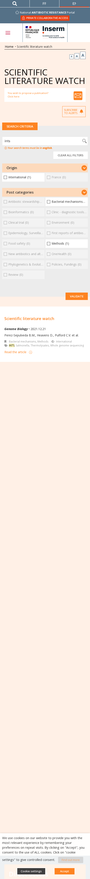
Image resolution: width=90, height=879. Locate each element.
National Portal (47, 12)
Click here (13, 96)
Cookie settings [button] (31, 871)
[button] (45, 168)
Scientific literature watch (29, 318)
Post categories (20, 192)
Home (9, 46)
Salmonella (22, 345)
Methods (42, 341)
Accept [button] (64, 871)
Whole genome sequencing (67, 345)
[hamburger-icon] (7, 33)
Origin (12, 167)
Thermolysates (40, 345)
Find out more (71, 860)
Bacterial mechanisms (22, 341)
